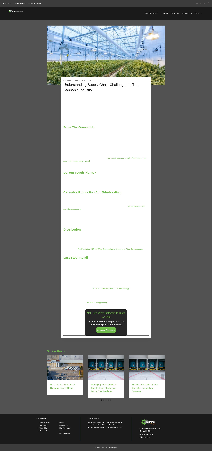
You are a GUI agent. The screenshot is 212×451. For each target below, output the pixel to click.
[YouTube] (200, 3)
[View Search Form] (208, 3)
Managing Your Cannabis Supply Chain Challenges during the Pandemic (103, 388)
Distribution (84, 80)
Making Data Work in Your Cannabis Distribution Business (145, 388)
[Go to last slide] (49, 376)
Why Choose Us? (151, 13)
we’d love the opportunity (97, 303)
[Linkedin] (204, 3)
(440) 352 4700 (144, 437)
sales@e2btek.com (146, 435)
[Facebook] (197, 3)
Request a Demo (19, 3)
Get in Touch (6, 3)
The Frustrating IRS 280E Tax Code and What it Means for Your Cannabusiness (110, 249)
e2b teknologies (111, 447)
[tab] (101, 400)
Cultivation (69, 80)
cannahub (164, 13)
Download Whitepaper (106, 330)
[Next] (162, 376)
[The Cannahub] (20, 13)
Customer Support (34, 3)
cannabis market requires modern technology (110, 288)
